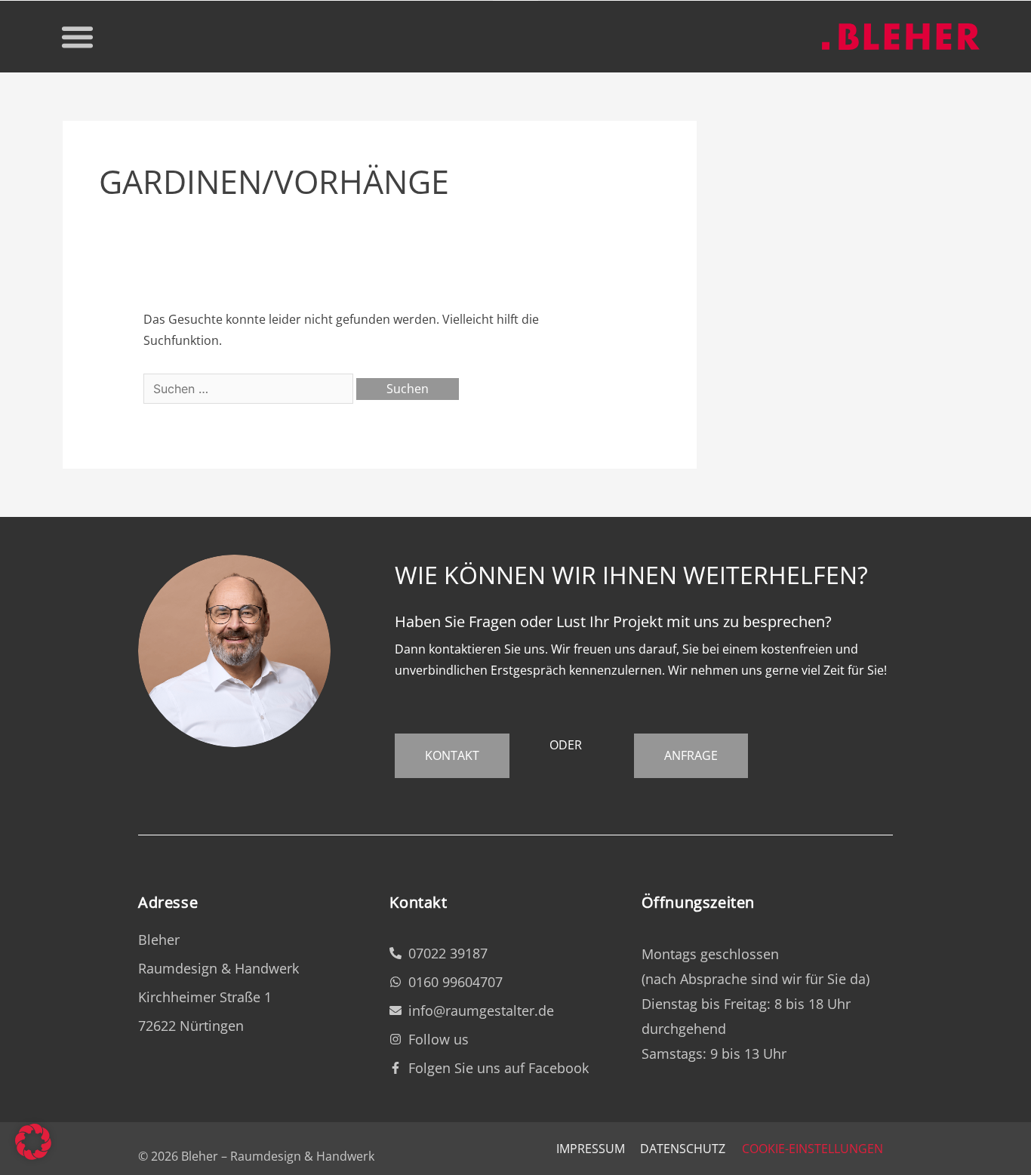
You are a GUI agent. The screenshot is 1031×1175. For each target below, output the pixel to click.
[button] (77, 37)
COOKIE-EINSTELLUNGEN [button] (812, 1148)
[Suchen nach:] (249, 388)
